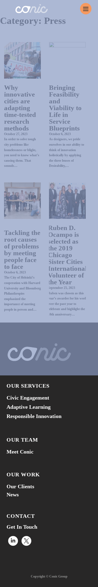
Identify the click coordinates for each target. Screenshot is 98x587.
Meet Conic (20, 452)
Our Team (22, 440)
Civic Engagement (28, 398)
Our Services (28, 386)
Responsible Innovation (34, 416)
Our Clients (20, 486)
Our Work (23, 474)
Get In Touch (22, 527)
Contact (21, 516)
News (13, 494)
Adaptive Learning (29, 407)
